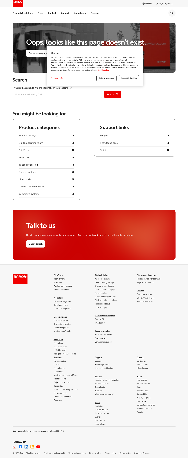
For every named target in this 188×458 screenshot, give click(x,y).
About (139, 376)
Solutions (58, 357)
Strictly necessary (106, 78)
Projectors (58, 298)
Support (65, 13)
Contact (52, 13)
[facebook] (20, 446)
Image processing (102, 331)
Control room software (105, 316)
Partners (95, 13)
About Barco (80, 13)
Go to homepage (38, 53)
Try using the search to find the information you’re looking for (42, 88)
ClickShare (58, 275)
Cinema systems (60, 317)
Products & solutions (23, 13)
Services (140, 291)
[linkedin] (26, 446)
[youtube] (38, 446)
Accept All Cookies (129, 78)
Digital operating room (146, 275)
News (40, 13)
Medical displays (101, 275)
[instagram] (14, 446)
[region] (95, 66)
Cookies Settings (58, 78)
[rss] (32, 446)
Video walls (58, 340)
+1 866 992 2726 (57, 431)
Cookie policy (103, 70)
